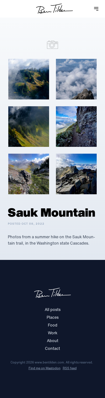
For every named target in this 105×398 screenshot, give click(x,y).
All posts (53, 309)
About (52, 341)
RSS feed (70, 368)
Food (52, 325)
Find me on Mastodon (45, 368)
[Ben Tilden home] (54, 9)
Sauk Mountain (51, 212)
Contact (52, 348)
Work (52, 333)
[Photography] (52, 45)
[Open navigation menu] (99, 9)
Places (53, 317)
